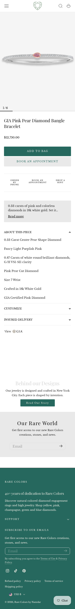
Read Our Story (37, 403)
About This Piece (18, 232)
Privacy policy (33, 581)
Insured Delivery (18, 319)
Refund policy (13, 581)
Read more (16, 216)
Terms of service (53, 581)
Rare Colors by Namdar (27, 602)
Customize (13, 308)
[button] (6, 6)
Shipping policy (14, 586)
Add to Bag (37, 151)
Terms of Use (48, 558)
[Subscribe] (61, 446)
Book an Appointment (37, 161)
